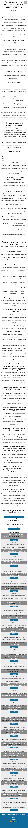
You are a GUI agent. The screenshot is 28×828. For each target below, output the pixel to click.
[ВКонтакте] (9, 821)
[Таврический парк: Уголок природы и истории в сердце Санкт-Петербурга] (14, 558)
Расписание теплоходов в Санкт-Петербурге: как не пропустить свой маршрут (14, 536)
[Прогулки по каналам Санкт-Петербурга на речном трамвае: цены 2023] (14, 778)
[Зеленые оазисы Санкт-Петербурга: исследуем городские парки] (14, 611)
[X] (13, 821)
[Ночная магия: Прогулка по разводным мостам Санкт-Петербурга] (14, 583)
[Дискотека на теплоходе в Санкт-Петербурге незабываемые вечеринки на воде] (14, 704)
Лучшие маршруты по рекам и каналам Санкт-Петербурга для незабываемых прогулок (14, 656)
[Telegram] (11, 821)
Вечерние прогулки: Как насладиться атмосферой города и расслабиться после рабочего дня (14, 719)
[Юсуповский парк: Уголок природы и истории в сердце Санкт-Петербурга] (14, 692)
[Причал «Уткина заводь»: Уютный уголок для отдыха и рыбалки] (14, 752)
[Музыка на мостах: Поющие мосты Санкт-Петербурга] (14, 652)
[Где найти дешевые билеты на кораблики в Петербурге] (14, 740)
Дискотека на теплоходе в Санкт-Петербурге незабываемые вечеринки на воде (14, 695)
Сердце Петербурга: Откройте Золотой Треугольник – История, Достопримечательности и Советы (14, 707)
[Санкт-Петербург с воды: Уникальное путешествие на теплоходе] (14, 803)
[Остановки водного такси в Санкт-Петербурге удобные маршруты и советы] (14, 597)
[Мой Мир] (16, 821)
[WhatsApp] (14, 821)
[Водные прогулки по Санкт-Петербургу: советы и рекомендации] (14, 679)
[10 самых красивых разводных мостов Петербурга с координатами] (14, 625)
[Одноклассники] (10, 821)
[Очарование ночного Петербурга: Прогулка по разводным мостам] (14, 791)
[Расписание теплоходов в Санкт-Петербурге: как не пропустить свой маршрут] (14, 545)
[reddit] (19, 821)
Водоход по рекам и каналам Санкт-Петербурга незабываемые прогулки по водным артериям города (14, 755)
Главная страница (5, 8)
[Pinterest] (17, 821)
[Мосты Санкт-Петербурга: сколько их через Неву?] (14, 638)
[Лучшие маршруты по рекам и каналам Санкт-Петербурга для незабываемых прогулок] (14, 666)
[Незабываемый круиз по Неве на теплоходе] (14, 570)
